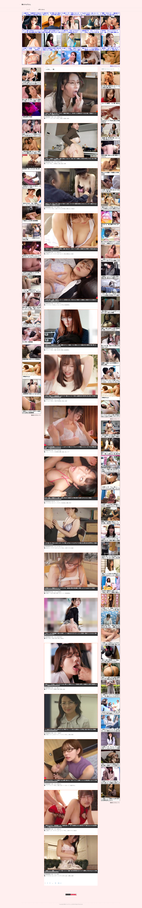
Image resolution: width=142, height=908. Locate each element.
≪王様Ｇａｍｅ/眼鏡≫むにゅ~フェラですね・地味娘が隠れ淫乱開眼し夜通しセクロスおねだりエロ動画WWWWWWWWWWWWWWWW (70, 589)
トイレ (47, 452)
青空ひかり (59, 348)
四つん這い (65, 875)
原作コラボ (58, 208)
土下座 (62, 304)
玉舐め (64, 118)
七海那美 (59, 591)
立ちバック (61, 593)
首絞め (73, 208)
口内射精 (56, 452)
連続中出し (73, 785)
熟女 (61, 118)
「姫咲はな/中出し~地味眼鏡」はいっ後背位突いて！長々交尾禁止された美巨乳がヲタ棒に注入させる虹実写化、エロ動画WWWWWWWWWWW (71, 826)
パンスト (51, 452)
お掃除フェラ (49, 254)
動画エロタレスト (115, 66)
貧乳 (58, 874)
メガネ (54, 117)
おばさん (48, 548)
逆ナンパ (62, 785)
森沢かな (59, 303)
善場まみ (59, 252)
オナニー (48, 118)
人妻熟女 (55, 163)
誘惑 (62, 350)
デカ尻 (47, 163)
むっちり (57, 304)
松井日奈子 (59, 637)
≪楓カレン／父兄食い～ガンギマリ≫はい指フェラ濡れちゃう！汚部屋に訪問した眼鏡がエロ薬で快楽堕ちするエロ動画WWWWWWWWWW (71, 685)
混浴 (57, 593)
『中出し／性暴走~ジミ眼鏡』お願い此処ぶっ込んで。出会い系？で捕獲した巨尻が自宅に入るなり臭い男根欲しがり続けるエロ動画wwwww (71, 159)
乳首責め (59, 401)
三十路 (58, 399)
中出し (58, 118)
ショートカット (49, 785)
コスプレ (55, 830)
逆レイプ (67, 452)
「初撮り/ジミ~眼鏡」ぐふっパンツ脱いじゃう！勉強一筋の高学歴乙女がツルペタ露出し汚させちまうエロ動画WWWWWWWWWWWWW (71, 871)
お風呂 (47, 593)
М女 (47, 638)
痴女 (68, 118)
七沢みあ (59, 450)
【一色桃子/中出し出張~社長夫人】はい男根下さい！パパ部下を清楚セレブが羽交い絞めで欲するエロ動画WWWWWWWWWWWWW (70, 730)
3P (46, 689)
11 (55, 883)
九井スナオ (59, 162)
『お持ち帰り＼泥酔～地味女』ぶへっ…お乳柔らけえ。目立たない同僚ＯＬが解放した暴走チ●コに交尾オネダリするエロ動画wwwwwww (71, 300)
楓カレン (59, 687)
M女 (54, 501)
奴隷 (53, 638)
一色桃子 (59, 733)
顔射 (65, 163)
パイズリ (55, 254)
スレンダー (53, 118)
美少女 (58, 350)
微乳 (60, 452)
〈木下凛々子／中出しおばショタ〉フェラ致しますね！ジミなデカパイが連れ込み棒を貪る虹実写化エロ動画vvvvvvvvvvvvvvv (71, 543)
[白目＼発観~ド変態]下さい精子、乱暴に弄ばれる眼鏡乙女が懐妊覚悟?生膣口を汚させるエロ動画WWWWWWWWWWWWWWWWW (68, 498)
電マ (70, 503)
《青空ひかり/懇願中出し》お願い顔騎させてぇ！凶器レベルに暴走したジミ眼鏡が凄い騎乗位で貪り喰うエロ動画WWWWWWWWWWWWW (70, 345)
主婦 (55, 401)
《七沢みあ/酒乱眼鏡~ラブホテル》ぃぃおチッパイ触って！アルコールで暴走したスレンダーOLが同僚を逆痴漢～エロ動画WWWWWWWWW (70, 447)
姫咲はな (59, 829)
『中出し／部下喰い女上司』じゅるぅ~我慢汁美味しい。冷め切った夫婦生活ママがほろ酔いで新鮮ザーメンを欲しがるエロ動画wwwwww (71, 114)
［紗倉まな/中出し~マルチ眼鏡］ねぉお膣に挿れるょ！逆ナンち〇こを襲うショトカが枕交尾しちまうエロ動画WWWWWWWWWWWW (71, 781)
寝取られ (68, 208)
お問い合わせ (41, 9)
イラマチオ (48, 208)
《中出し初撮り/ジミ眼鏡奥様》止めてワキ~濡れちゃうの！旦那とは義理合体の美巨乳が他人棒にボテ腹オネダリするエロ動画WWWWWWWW (71, 396)
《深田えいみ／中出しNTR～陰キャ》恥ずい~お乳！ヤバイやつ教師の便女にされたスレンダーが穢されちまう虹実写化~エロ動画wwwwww (71, 204)
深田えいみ (59, 207)
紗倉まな (59, 784)
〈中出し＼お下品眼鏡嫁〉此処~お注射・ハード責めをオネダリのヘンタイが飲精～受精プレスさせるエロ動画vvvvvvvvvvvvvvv (71, 634)
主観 (65, 254)
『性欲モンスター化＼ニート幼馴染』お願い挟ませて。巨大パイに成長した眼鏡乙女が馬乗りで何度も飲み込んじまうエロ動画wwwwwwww (71, 249)
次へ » (59, 883)
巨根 (59, 163)
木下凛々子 (59, 546)
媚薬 (61, 689)
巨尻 (56, 638)
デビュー (48, 350)
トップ (28, 9)
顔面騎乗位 (66, 350)
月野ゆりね (59, 117)
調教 (67, 503)
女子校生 (63, 208)
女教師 (55, 689)
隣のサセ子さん (26, 4)
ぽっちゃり (60, 254)
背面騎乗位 (67, 304)
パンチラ (60, 875)
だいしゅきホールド (54, 734)
